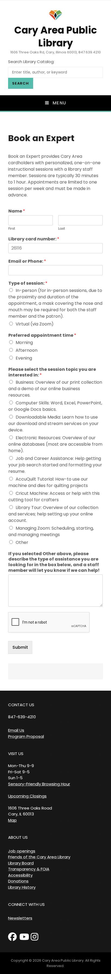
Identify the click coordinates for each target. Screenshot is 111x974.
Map (12, 820)
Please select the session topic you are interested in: (52, 372)
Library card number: (33, 239)
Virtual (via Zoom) (35, 324)
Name (16, 211)
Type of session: (27, 283)
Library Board (21, 863)
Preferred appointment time (42, 335)
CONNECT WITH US (26, 904)
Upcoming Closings (27, 796)
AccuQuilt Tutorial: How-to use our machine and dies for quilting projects (48, 482)
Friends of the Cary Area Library (39, 857)
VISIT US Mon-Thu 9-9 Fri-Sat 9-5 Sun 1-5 (21, 766)
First (11, 228)
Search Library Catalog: (31, 61)
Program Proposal (26, 736)
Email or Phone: (27, 261)
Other (22, 542)
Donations (18, 881)
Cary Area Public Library (55, 36)
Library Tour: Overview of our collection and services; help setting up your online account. (53, 513)
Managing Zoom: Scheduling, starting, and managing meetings (51, 531)
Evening (24, 358)
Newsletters (20, 918)
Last (61, 228)
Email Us (16, 730)
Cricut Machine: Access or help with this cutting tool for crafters (54, 496)
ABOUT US (18, 837)
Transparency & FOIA (28, 869)
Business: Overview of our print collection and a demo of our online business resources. (55, 388)
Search (20, 83)
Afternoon (26, 350)
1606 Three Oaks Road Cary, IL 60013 (30, 811)
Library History (22, 887)
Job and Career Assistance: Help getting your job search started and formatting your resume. (55, 464)
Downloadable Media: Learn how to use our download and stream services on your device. (53, 423)
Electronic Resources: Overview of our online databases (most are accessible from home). (55, 444)
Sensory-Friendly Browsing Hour (39, 784)
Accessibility (20, 875)
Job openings (21, 851)
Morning (24, 342)
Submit (20, 647)
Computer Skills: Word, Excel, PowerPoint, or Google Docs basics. (55, 406)
